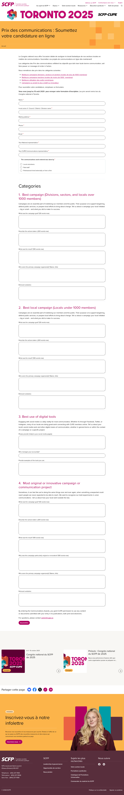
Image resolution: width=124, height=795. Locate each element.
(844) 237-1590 (14, 777)
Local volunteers (28, 164)
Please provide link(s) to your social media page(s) (35, 434)
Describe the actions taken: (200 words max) (34, 231)
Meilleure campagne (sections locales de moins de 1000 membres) (47, 77)
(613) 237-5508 (16, 775)
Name (21, 100)
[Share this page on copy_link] (45, 690)
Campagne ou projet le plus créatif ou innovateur (40, 83)
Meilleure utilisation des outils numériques (37, 80)
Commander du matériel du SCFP (82, 781)
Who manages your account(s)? (29, 452)
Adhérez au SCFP (90, 3)
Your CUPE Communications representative (33, 151)
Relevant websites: (25, 285)
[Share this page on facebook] (35, 690)
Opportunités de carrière (52, 768)
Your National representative (28, 142)
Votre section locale (68, 6)
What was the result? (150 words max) (31, 249)
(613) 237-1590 (15, 773)
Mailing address (24, 117)
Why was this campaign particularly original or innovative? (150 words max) (44, 555)
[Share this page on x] (40, 690)
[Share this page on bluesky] (29, 690)
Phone (21, 125)
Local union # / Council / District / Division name (35, 108)
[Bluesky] (104, 764)
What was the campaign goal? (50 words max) (34, 213)
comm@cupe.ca (47, 618)
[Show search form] (121, 5)
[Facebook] (99, 764)
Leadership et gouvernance (52, 764)
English (120, 3)
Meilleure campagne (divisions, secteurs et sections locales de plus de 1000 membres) (54, 74)
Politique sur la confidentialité (97, 790)
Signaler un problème (116, 790)
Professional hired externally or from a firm (37, 170)
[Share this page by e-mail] (51, 690)
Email (20, 134)
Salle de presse (113, 6)
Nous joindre (47, 772)
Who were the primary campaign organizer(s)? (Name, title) (38, 267)
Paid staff (26, 167)
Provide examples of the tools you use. (32, 460)
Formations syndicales (78, 771)
